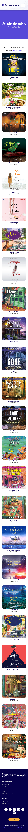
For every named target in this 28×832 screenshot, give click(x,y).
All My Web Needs (20, 827)
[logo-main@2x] (11, 4)
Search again (17, 50)
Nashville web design (8, 827)
